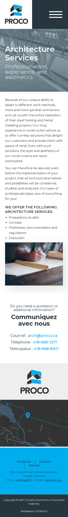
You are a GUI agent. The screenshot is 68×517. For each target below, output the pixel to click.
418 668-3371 (23, 480)
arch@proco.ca (42, 335)
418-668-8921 (46, 348)
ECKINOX (41, 511)
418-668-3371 (45, 342)
